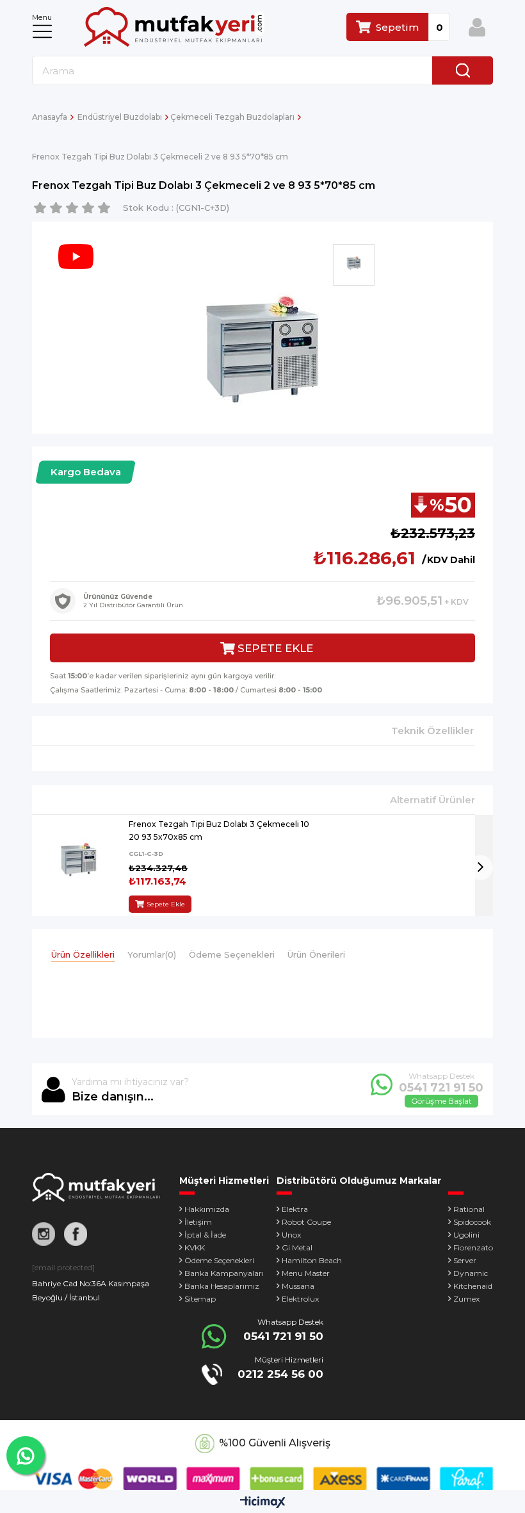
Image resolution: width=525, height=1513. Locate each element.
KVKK (194, 1247)
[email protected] (63, 1267)
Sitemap (200, 1299)
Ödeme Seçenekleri (232, 954)
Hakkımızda (206, 1209)
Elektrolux (300, 1299)
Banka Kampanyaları (224, 1273)
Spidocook (472, 1222)
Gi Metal (297, 1247)
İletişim (198, 1222)
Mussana (298, 1286)
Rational (469, 1209)
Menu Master (306, 1273)
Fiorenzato (473, 1247)
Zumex (466, 1299)
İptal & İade (205, 1234)
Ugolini (466, 1234)
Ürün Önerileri (316, 954)
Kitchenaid (472, 1286)
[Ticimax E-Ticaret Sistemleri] (263, 1503)
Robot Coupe (306, 1222)
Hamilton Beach (312, 1260)
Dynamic (470, 1273)
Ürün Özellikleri (83, 954)
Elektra (295, 1209)
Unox (291, 1234)
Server (464, 1260)
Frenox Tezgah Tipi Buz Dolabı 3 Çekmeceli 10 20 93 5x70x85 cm (219, 830)
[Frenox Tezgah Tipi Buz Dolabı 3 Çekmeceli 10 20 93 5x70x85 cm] (78, 864)
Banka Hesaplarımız (221, 1286)
